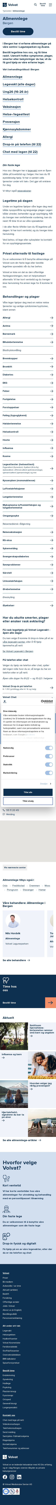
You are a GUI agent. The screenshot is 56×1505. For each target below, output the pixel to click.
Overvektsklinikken (12, 1354)
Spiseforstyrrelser (11, 1363)
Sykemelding (10, 548)
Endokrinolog (9, 1375)
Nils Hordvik (12, 933)
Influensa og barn (12, 1054)
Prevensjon (11, 122)
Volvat (6, 1273)
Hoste (6, 439)
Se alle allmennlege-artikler (20, 1140)
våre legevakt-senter (14, 641)
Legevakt (7, 1330)
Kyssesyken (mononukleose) (19, 480)
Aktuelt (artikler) (10, 1290)
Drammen (34, 885)
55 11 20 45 (12, 810)
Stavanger (28, 889)
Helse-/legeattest (16, 114)
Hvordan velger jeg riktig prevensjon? (41, 1084)
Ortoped (7, 1399)
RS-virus (7, 540)
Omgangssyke (11, 515)
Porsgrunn (12, 889)
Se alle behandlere (14, 960)
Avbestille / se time (12, 1286)
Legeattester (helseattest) (23, 468)
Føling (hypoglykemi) (15, 415)
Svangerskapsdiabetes (16, 556)
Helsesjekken (9, 1334)
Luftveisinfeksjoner (14, 488)
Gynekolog (8, 1379)
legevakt (32, 170)
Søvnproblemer (12, 564)
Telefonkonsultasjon (12, 1428)
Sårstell (7, 572)
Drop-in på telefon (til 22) (22, 144)
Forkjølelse (9, 399)
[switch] (49, 756)
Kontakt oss (9, 1415)
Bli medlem (8, 1282)
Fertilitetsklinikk (10, 1346)
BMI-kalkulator (9, 1359)
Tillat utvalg (28, 801)
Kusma (6, 456)
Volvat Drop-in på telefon (19, 687)
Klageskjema (9, 1440)
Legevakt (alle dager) (19, 84)
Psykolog (7, 1387)
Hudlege (7, 1383)
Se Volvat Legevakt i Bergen (18, 651)
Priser (5, 1278)
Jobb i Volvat (9, 1306)
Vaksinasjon (12, 107)
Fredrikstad (18, 885)
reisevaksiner (24, 190)
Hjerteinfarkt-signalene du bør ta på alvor (13, 1115)
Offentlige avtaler (11, 1302)
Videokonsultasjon (11, 1424)
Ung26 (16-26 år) (15, 92)
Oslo (5, 885)
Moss (47, 885)
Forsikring (7, 1298)
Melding (10, 814)
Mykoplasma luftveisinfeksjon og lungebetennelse (22, 506)
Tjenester (7, 11)
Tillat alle (28, 792)
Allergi (8, 137)
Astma (6, 325)
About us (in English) (12, 1310)
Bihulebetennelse (13, 342)
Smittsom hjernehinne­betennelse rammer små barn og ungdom (42, 1029)
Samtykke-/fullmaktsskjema (16, 1436)
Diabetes (8, 374)
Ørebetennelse (11, 589)
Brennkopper (10, 358)
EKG (5, 382)
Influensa (8, 448)
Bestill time (9, 1370)
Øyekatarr (8, 605)
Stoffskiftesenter (11, 1350)
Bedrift (6, 1294)
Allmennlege (12, 77)
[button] (28, 846)
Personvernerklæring (12, 1318)
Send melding (9, 1432)
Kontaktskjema (10, 1444)
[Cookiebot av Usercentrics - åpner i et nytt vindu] (41, 701)
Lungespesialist (10, 1407)
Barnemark (9, 333)
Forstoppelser (11, 407)
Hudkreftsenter (10, 1338)
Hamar (42, 889)
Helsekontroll (13, 99)
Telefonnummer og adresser (16, 1448)
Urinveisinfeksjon (12, 581)
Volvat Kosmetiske (11, 1342)
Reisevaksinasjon (12, 532)
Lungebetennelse (13, 496)
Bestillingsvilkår (10, 1314)
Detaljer (44, 784)
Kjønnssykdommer (17, 129)
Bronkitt (7, 366)
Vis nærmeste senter (15, 867)
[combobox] (35, 4)
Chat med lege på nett (13, 1420)
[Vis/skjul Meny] (50, 5)
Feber (6, 391)
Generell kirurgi (10, 1403)
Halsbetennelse (12, 423)
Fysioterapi (8, 1395)
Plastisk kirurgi (9, 1391)
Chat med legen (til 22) (20, 152)
